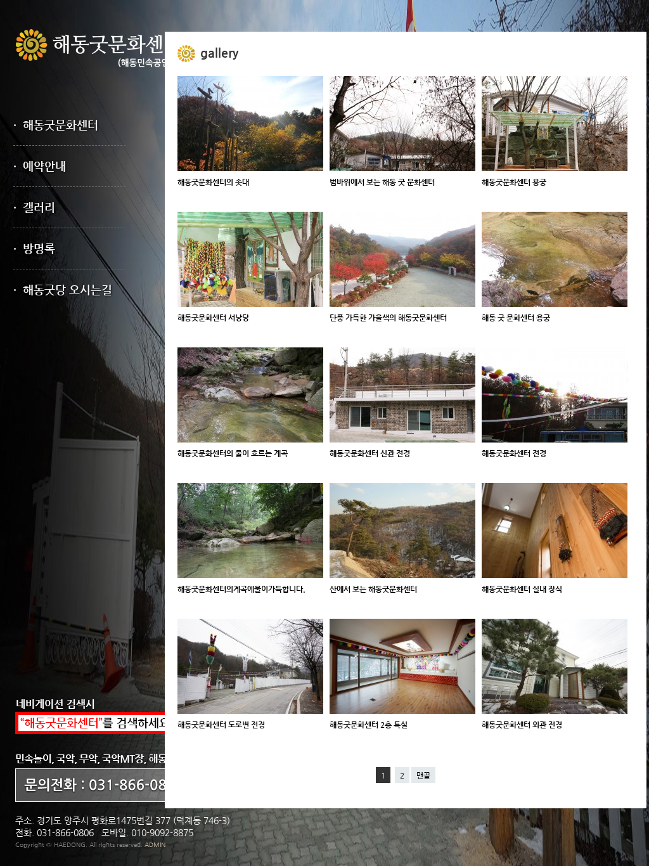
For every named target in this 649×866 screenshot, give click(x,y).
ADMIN (155, 844)
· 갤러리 (34, 207)
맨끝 (423, 775)
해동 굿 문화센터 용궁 (516, 317)
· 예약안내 (39, 165)
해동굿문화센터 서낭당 (213, 317)
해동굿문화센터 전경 (514, 453)
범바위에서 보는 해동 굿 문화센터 (382, 182)
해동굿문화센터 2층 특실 (369, 724)
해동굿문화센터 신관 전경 (370, 453)
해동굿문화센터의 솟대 (213, 182)
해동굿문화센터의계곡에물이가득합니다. (241, 589)
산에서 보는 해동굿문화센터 (373, 589)
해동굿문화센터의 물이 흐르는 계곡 (232, 453)
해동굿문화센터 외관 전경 (522, 724)
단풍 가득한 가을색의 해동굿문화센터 (388, 317)
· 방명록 (34, 248)
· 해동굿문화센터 (55, 124)
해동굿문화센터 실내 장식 (522, 589)
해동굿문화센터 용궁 (514, 182)
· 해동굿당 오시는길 (62, 289)
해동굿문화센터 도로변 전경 (221, 724)
